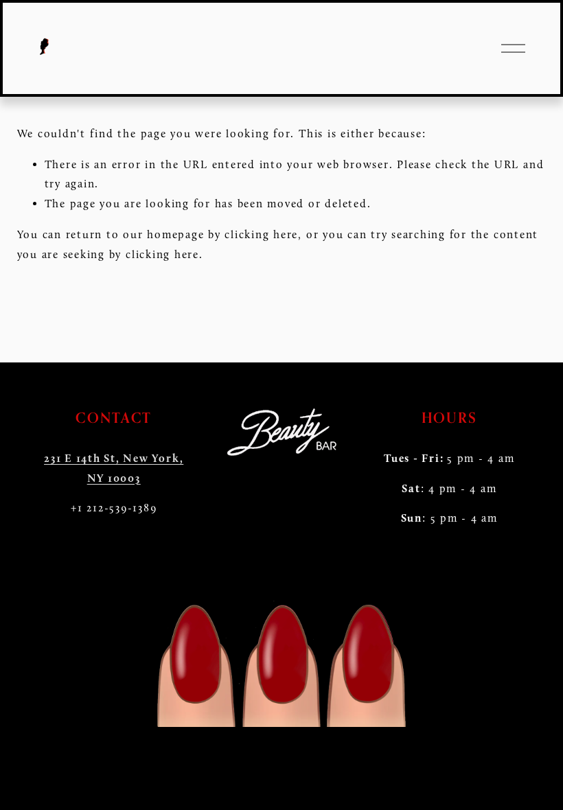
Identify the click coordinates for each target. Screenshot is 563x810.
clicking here (261, 234)
